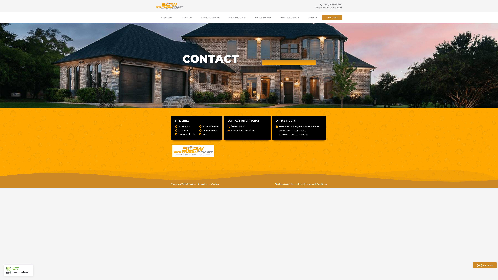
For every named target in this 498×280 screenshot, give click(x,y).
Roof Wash (186, 17)
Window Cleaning (237, 17)
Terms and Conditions (316, 184)
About (312, 17)
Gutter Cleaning (263, 17)
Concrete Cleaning (210, 17)
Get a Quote (332, 17)
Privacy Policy (297, 184)
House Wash (166, 17)
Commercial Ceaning (289, 17)
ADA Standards (282, 184)
